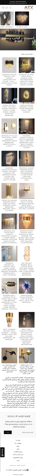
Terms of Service (18, 454)
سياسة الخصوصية (18, 457)
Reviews (2, 451)
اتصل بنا (18, 440)
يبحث (18, 460)
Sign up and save (17, 465)
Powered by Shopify (18, 474)
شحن (18, 449)
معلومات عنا (18, 443)
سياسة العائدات (18, 452)
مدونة (18, 446)
